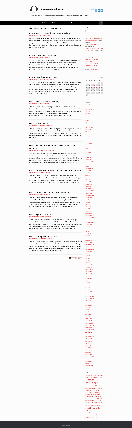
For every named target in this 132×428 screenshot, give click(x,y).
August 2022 (88, 251)
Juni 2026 (87, 148)
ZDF (99, 417)
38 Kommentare (47, 103)
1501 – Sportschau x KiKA (41, 214)
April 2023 (88, 233)
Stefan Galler (97, 410)
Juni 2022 (87, 256)
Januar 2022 (88, 267)
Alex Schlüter (87, 375)
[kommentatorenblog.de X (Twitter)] (96, 10)
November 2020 (89, 298)
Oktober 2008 (88, 363)
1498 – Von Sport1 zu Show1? (43, 236)
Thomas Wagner (92, 412)
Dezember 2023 (89, 215)
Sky (90, 408)
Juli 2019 (87, 334)
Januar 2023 (88, 240)
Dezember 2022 (89, 242)
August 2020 (88, 305)
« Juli (86, 97)
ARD (91, 375)
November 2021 (89, 271)
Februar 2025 (88, 184)
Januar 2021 (88, 294)
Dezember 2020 (89, 296)
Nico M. (46, 79)
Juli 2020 (87, 307)
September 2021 (89, 276)
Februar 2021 (88, 291)
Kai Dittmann (95, 390)
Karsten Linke (88, 392)
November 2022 (89, 244)
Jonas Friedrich (97, 388)
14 (96, 87)
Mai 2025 (87, 177)
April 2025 (88, 179)
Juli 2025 (87, 173)
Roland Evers (99, 404)
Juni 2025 (87, 175)
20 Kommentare (48, 216)
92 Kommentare (47, 57)
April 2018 (88, 345)
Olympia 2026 (89, 127)
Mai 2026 (87, 150)
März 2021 (88, 289)
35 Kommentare (47, 194)
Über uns (73, 22)
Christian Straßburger (94, 377)
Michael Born (88, 402)
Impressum (83, 22)
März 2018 (88, 347)
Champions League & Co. (92, 107)
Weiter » (79, 258)
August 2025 (88, 170)
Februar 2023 (88, 238)
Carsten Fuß (96, 375)
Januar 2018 (88, 352)
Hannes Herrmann (95, 384)
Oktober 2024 (88, 193)
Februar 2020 (88, 318)
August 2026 (88, 144)
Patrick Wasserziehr (93, 404)
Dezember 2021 (89, 269)
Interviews (63, 22)
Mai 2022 (87, 258)
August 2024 (88, 197)
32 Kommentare (47, 172)
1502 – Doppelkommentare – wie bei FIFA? (49, 192)
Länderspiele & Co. (90, 122)
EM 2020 (87, 114)
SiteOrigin (68, 425)
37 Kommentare (52, 150)
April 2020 (88, 314)
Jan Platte (96, 386)
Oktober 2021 (88, 274)
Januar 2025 (88, 186)
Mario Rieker (97, 398)
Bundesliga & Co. (89, 105)
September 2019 (89, 330)
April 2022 (88, 260)
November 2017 (89, 356)
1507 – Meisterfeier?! (38, 124)
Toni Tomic (93, 415)
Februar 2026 (88, 157)
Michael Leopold (95, 402)
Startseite (44, 22)
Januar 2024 (88, 213)
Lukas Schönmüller (89, 394)
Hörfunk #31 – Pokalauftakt (92, 44)
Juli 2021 (87, 280)
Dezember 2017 (89, 354)
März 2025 (88, 182)
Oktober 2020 (88, 300)
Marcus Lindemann (89, 398)
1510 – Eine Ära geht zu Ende (43, 77)
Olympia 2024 (89, 125)
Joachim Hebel (88, 388)
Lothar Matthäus (97, 392)
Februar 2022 (88, 265)
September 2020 (89, 303)
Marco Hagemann (95, 397)
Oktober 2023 (88, 220)
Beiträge (54, 22)
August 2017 (88, 359)
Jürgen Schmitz (88, 390)
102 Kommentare (48, 35)
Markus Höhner (91, 400)
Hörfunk (87, 120)
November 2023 (89, 217)
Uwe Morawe (87, 417)
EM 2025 (87, 118)
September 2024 (89, 195)
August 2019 (88, 332)
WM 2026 (87, 136)
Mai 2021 (87, 285)
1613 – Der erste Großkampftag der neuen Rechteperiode (92, 59)
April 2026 (88, 152)
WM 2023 (87, 134)
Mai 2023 (87, 231)
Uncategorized (89, 129)
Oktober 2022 (88, 247)
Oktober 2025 (88, 166)
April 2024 (88, 206)
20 (94, 90)
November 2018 (89, 336)
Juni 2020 (87, 309)
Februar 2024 (88, 211)
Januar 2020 (88, 321)
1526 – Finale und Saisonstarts (43, 55)
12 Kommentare (50, 238)
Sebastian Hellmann (90, 405)
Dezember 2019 (89, 323)
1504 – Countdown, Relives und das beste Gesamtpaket (55, 170)
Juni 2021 (87, 282)
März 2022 (88, 262)
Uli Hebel (99, 415)
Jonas (43, 216)
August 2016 (88, 361)
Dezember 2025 (89, 161)
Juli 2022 (87, 253)
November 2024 (89, 191)
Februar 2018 (88, 350)
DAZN (91, 380)
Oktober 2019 (88, 327)
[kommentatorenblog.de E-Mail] (102, 10)
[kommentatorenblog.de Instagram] (99, 10)
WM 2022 (87, 131)
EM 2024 (87, 116)
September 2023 (89, 222)
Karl (43, 35)
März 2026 (88, 155)
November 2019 (89, 325)
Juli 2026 (87, 146)
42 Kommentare (52, 79)
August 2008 (88, 368)
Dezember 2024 (89, 188)
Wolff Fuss (94, 417)
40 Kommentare (49, 125)
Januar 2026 (88, 159)
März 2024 (88, 208)
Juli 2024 (87, 200)
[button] (101, 23)
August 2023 (88, 224)
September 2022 (89, 249)
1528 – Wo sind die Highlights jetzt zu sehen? (50, 33)
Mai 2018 (87, 343)
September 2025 (89, 168)
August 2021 (88, 278)
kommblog (43, 125)
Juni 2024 (87, 202)
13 (94, 87)
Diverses (87, 111)
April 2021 (88, 287)
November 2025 (89, 164)
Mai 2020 (87, 312)
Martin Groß (97, 400)
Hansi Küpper (88, 386)
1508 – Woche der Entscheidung (44, 101)
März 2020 (88, 316)
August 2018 (88, 341)
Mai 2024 (87, 204)
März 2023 (88, 235)
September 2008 (89, 365)
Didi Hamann (96, 380)
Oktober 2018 (88, 339)
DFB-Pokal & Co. (89, 109)
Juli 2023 (87, 226)
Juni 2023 (87, 229)
